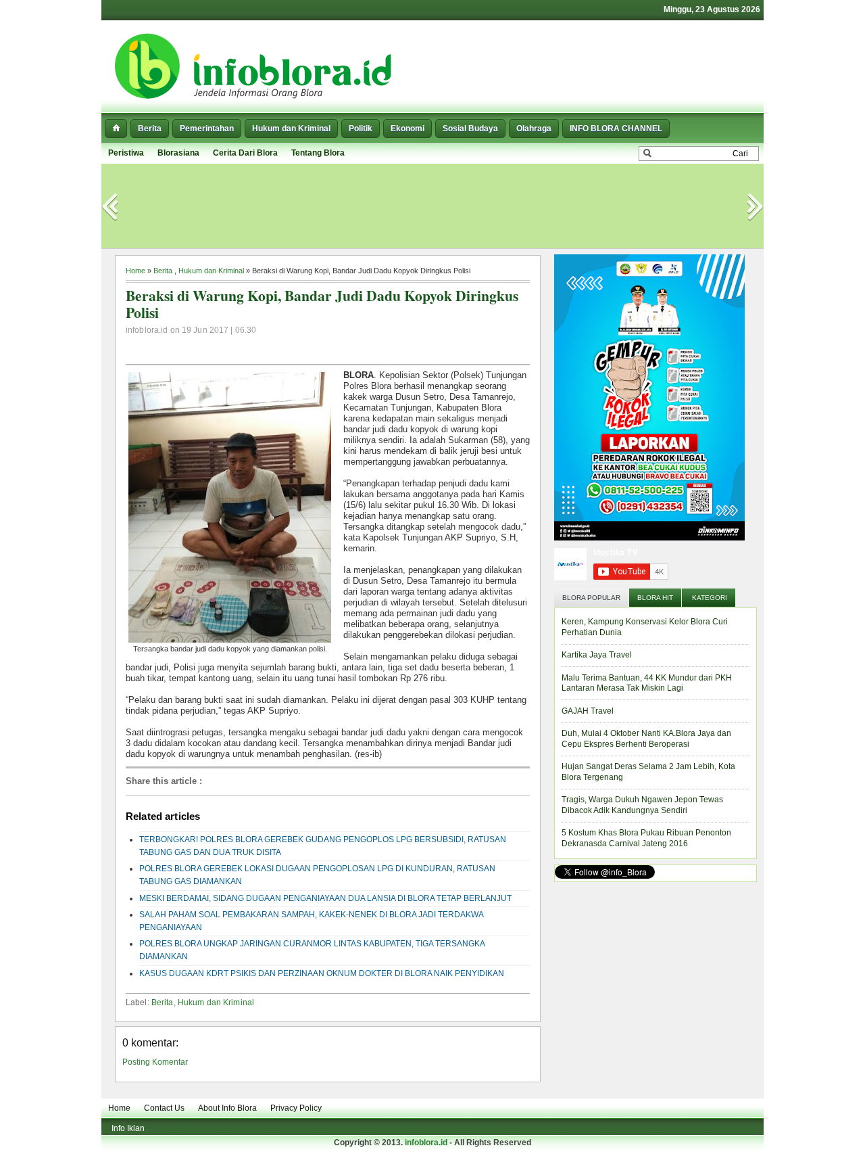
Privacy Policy (296, 1108)
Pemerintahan (207, 128)
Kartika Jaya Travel (597, 655)
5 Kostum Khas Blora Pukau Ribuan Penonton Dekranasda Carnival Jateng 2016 (646, 838)
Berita (150, 128)
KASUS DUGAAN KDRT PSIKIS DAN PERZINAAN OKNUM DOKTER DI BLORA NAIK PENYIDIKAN (321, 973)
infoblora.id (426, 1142)
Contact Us (164, 1108)
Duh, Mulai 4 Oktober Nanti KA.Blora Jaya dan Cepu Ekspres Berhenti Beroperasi (646, 739)
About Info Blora (227, 1108)
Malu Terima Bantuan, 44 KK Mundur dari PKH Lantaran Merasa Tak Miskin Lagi (647, 683)
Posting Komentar (155, 1062)
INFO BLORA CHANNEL (616, 128)
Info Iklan (128, 1128)
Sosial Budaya (470, 128)
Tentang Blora (318, 153)
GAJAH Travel (588, 711)
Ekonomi (407, 128)
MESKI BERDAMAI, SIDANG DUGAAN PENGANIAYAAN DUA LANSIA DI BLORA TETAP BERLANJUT (325, 898)
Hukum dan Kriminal (291, 128)
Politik (360, 128)
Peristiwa (126, 153)
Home (135, 271)
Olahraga (533, 128)
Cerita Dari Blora (245, 153)
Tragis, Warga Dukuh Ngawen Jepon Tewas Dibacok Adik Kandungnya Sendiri (642, 805)
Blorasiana (178, 153)
